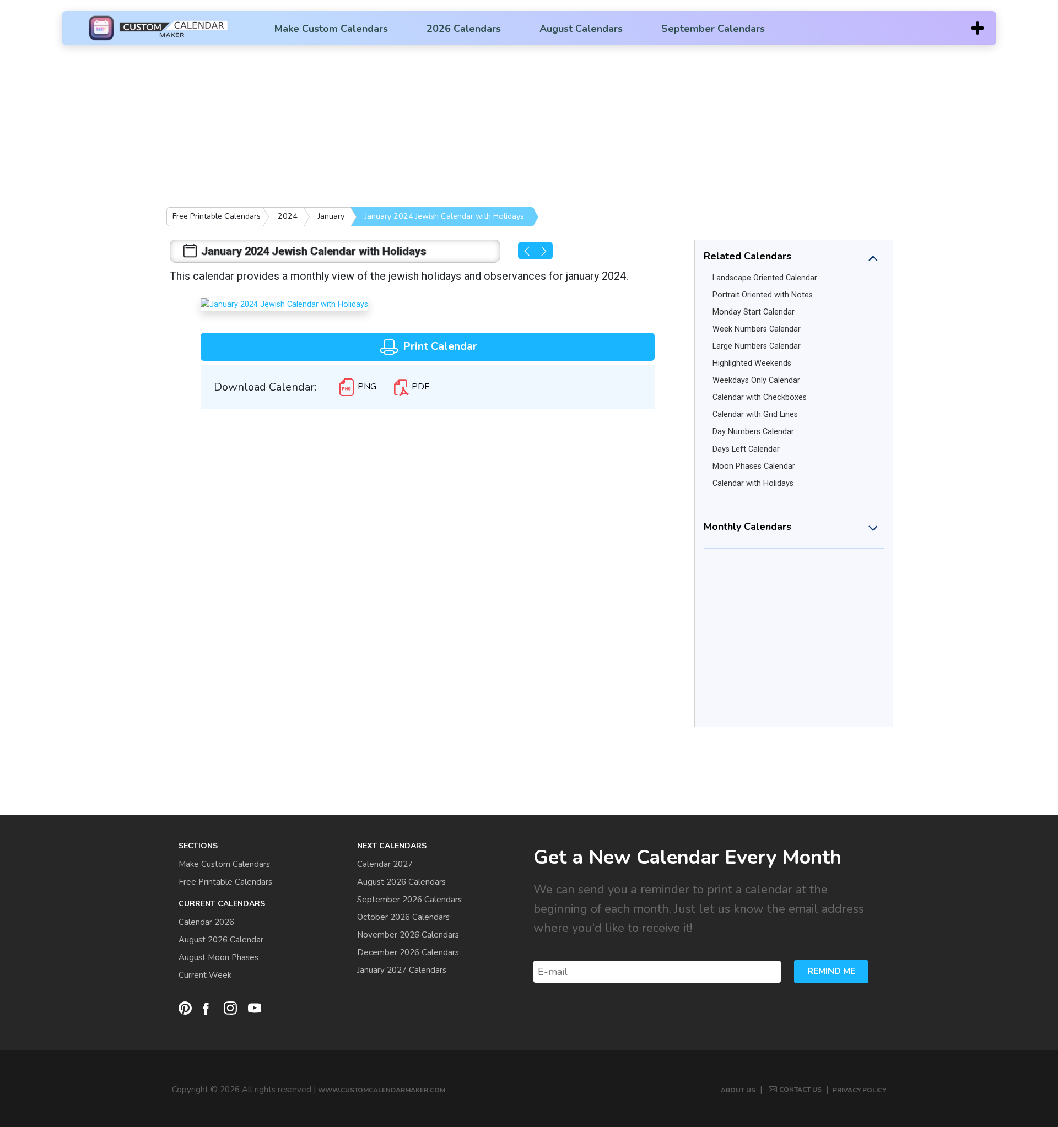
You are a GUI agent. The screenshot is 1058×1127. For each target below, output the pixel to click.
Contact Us (800, 1089)
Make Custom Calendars (331, 28)
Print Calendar (438, 346)
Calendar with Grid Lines (755, 414)
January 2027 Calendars (401, 970)
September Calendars (713, 28)
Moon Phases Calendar (753, 466)
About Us (738, 1090)
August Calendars (581, 28)
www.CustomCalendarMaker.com (381, 1090)
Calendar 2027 (385, 864)
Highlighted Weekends (751, 363)
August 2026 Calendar (221, 939)
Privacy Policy (859, 1090)
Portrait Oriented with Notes (762, 295)
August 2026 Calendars (401, 881)
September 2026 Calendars (409, 899)
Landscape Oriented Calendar (764, 278)
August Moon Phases (218, 957)
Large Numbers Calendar (756, 346)
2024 (288, 215)
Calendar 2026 (206, 922)
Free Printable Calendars (216, 215)
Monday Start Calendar (753, 312)
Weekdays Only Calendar (756, 380)
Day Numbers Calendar (753, 431)
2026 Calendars (464, 28)
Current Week (205, 974)
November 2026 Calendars (408, 934)
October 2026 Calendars (403, 917)
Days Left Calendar (746, 449)
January (331, 215)
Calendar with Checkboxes (759, 397)
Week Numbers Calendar (756, 329)
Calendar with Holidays (753, 483)
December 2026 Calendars (408, 952)
